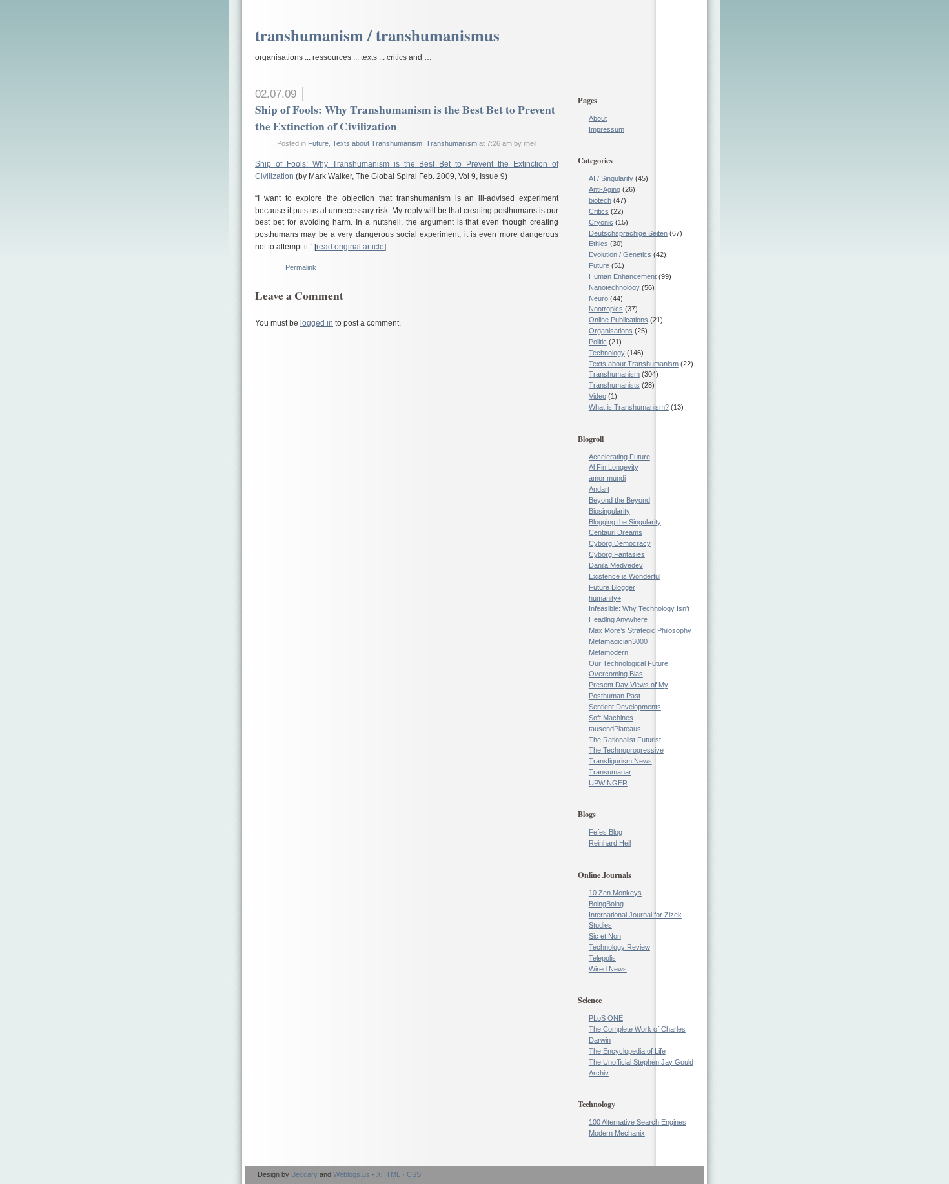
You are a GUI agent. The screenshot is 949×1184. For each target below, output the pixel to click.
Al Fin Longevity (613, 467)
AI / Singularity (611, 178)
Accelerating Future (619, 457)
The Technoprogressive (626, 750)
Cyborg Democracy (620, 543)
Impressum (606, 129)
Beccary (304, 1174)
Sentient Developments (625, 707)
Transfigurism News (620, 761)
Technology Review (619, 947)
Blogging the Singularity (625, 522)
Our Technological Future (628, 663)
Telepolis (602, 958)
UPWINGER (608, 783)
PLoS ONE (606, 1018)
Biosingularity (609, 511)
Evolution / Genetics (620, 254)
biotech (600, 200)
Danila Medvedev (616, 565)
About (598, 118)
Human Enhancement (623, 276)
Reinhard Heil (610, 843)
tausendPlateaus (615, 728)
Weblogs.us (351, 1174)
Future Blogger (612, 587)
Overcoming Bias (616, 674)
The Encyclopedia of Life (627, 1051)
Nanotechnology (614, 287)
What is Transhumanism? (629, 407)
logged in (316, 322)
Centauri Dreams (615, 532)
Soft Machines (611, 718)
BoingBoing (606, 904)
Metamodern (608, 652)
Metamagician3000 (618, 641)
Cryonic (601, 222)
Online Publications (618, 320)
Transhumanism (451, 143)
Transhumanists (614, 385)
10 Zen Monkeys (615, 893)
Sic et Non (605, 936)
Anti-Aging (604, 189)
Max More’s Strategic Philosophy (640, 630)
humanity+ (605, 598)
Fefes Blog (605, 832)
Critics (599, 211)
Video (597, 396)
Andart (599, 489)
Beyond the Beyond (619, 500)
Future (318, 143)
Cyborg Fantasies (617, 554)
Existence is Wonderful (624, 576)
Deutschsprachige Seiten (628, 233)
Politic (598, 342)
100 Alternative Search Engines (637, 1122)
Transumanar (610, 772)
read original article (350, 246)
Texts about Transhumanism (377, 143)
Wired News (608, 969)
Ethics (598, 243)
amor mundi (607, 478)
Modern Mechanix (617, 1133)
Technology (607, 353)
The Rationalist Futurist (625, 739)
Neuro (598, 298)
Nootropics (606, 309)
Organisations (611, 331)
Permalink (300, 267)
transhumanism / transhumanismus (377, 35)
